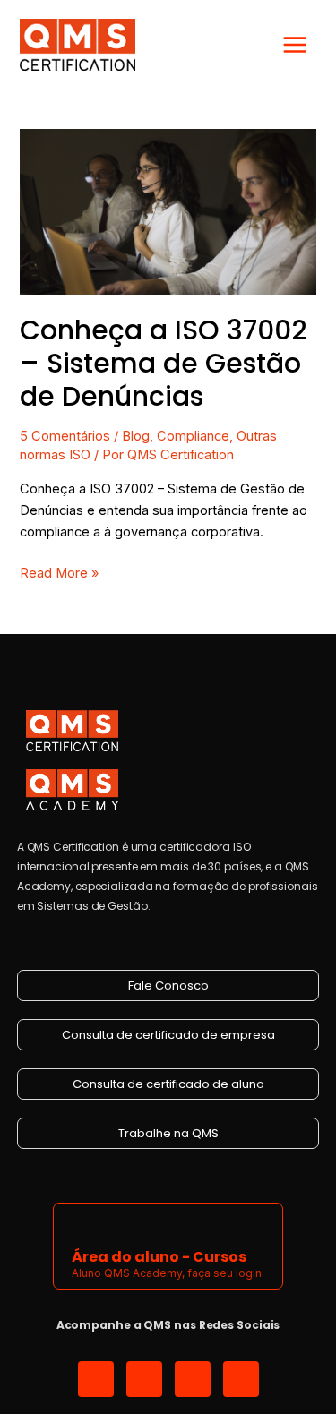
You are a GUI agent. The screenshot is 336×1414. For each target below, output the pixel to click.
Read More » (59, 571)
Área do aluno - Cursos (159, 1257)
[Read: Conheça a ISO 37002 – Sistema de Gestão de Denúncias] (167, 211)
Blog (136, 436)
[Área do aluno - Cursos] (83, 1224)
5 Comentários (65, 436)
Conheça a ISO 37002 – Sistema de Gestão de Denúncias (163, 363)
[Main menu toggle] (294, 44)
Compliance (193, 436)
